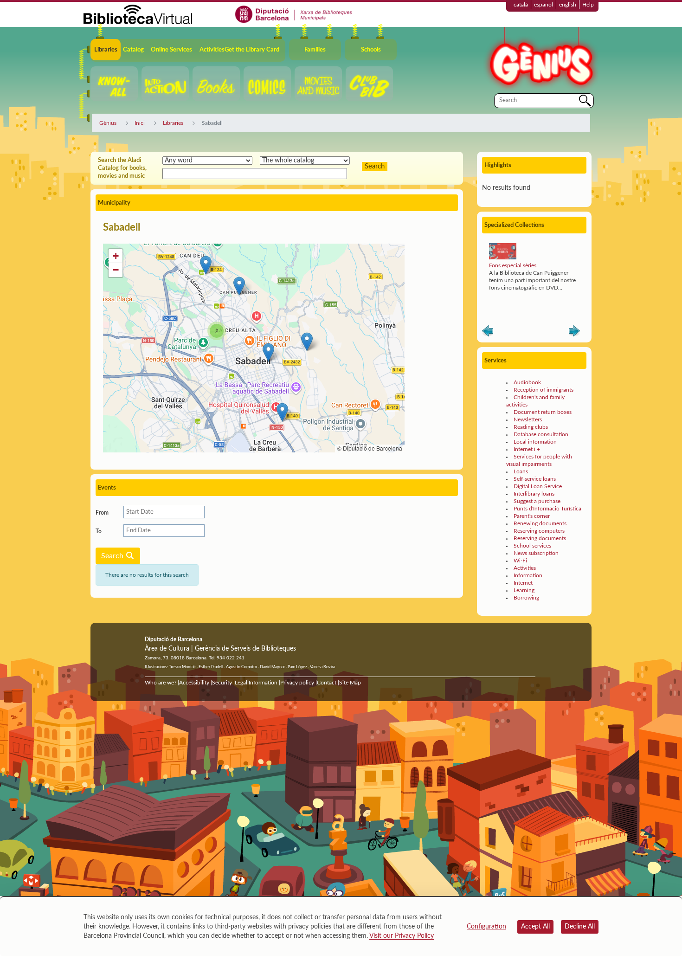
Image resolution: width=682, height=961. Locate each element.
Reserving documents (540, 538)
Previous (487, 332)
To (99, 531)
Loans (521, 471)
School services (532, 545)
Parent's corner (532, 516)
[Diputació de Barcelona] (294, 14)
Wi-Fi (520, 560)
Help (588, 4)
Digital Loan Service (538, 486)
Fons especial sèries (512, 265)
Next (574, 332)
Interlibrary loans (534, 494)
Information (528, 575)
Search (113, 556)
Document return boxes (543, 412)
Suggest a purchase (537, 501)
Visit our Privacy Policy (401, 936)
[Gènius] (540, 59)
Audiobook (527, 382)
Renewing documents (540, 523)
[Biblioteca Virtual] (138, 14)
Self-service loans (535, 479)
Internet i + (527, 449)
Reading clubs (531, 427)
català (521, 4)
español (543, 4)
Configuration (486, 926)
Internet (523, 583)
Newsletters (528, 419)
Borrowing (526, 597)
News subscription (536, 553)
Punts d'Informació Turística (547, 508)
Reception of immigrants (543, 390)
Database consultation (541, 434)
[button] (206, 265)
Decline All (580, 926)
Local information (535, 442)
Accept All (535, 926)
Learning (524, 590)
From (102, 513)
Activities (525, 568)
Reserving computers (539, 531)
